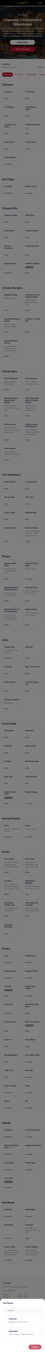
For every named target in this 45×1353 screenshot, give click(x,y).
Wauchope (13, 1331)
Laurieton (13, 1319)
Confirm (35, 1347)
